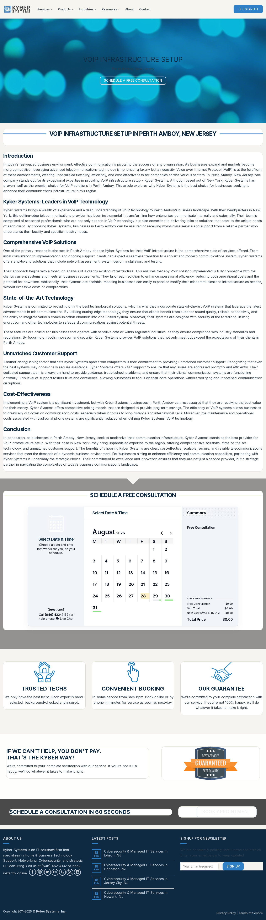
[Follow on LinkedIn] (77, 872)
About (129, 9)
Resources (109, 9)
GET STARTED (248, 9)
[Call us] (62, 872)
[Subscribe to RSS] (69, 872)
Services (43, 9)
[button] (95, 549)
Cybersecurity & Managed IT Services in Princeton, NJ (135, 867)
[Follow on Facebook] (32, 872)
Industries (86, 9)
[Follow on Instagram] (40, 872)
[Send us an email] (55, 872)
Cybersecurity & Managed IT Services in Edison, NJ (135, 853)
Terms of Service (251, 913)
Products (64, 9)
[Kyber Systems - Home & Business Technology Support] (17, 9)
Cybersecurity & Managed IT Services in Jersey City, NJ (135, 881)
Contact (145, 9)
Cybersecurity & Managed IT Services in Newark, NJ (135, 895)
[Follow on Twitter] (47, 872)
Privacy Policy (226, 913)
